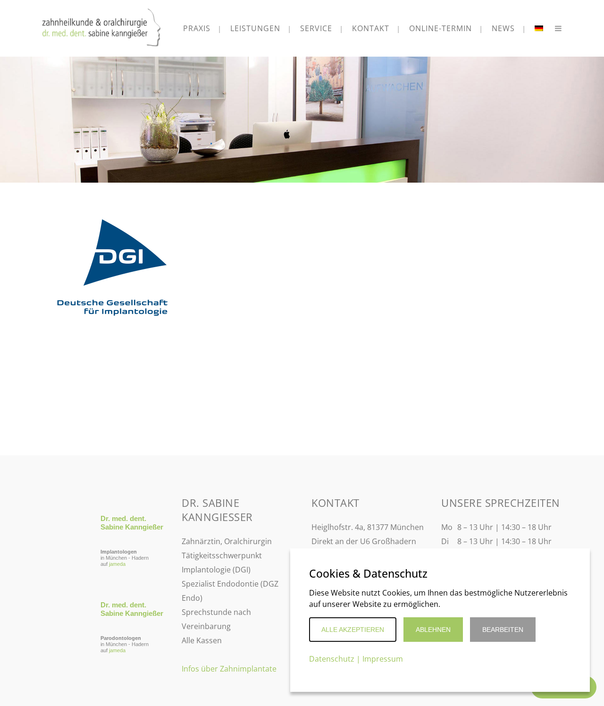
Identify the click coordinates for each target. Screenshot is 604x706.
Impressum (382, 659)
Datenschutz (331, 659)
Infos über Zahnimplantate (229, 669)
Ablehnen (433, 629)
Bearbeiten (502, 629)
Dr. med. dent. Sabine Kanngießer (132, 522)
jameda (117, 564)
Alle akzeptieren (352, 629)
